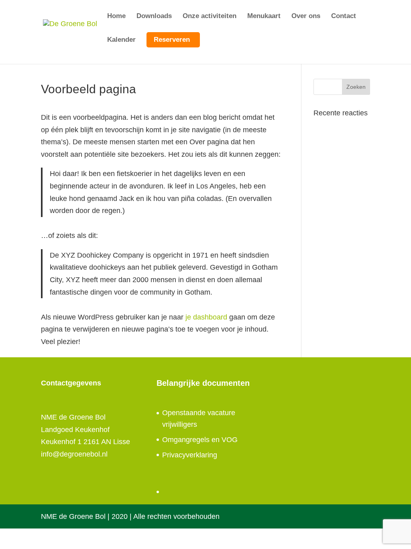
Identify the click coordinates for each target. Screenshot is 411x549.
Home (116, 16)
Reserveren (172, 39)
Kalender (121, 40)
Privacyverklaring (189, 455)
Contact (343, 16)
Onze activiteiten (209, 16)
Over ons (305, 16)
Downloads (154, 16)
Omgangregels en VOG (200, 440)
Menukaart (264, 16)
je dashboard (206, 317)
